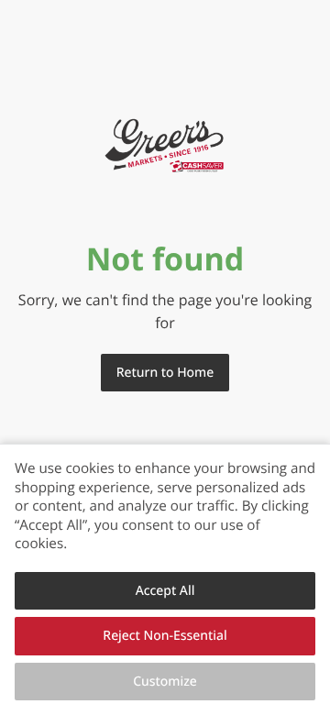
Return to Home (165, 372)
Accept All (165, 591)
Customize (165, 681)
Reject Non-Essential (164, 635)
